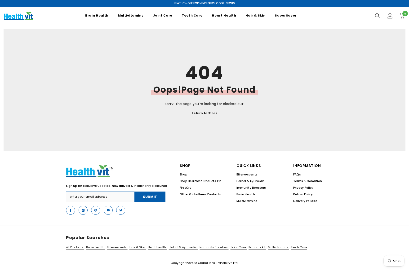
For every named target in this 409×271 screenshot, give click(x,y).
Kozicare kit (257, 247)
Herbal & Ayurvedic (183, 247)
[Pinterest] (95, 210)
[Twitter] (120, 210)
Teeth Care (299, 247)
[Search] (377, 16)
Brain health (95, 247)
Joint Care (239, 247)
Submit (150, 196)
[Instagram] (83, 210)
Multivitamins (278, 247)
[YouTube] (108, 210)
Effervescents (117, 247)
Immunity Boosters (214, 247)
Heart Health (157, 247)
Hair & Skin (137, 247)
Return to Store (204, 113)
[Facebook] (70, 210)
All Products (75, 247)
